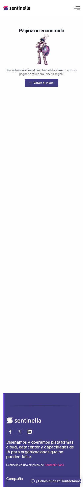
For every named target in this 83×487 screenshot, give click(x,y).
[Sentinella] (16, 8)
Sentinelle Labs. (54, 465)
